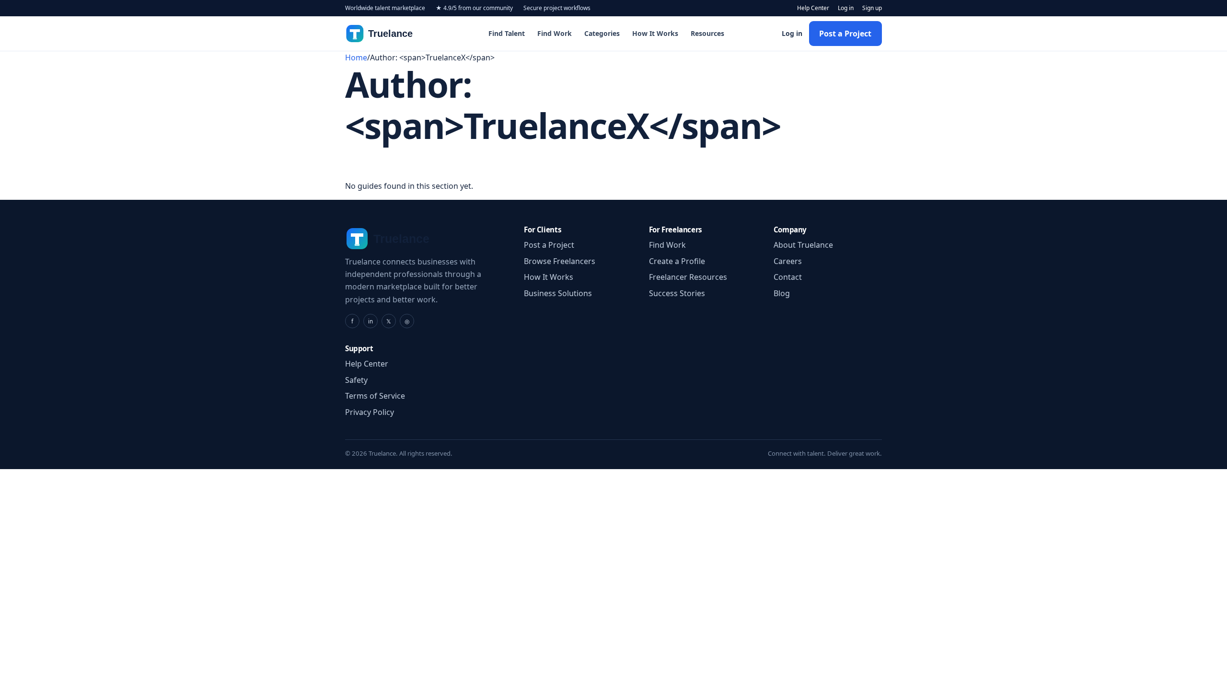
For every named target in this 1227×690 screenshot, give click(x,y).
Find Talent (506, 33)
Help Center (813, 8)
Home (356, 57)
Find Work (554, 33)
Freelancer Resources (688, 277)
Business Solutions (558, 293)
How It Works (655, 33)
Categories (602, 33)
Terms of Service (375, 396)
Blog (782, 293)
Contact (788, 277)
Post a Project (845, 33)
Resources (707, 33)
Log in (846, 8)
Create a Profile (677, 261)
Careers (788, 261)
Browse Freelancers (559, 261)
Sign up (872, 8)
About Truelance (803, 245)
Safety (356, 380)
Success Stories (677, 293)
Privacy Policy (369, 412)
